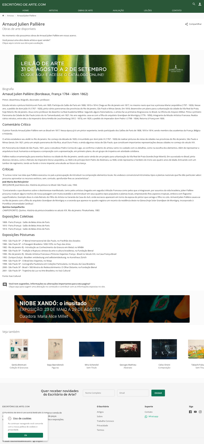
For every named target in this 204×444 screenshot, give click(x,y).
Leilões (148, 10)
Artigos (100, 411)
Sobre (99, 416)
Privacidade (102, 425)
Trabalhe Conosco (105, 420)
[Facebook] (190, 412)
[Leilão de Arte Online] (102, 81)
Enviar (158, 393)
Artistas (53, 10)
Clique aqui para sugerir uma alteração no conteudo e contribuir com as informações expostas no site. (57, 285)
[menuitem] (25, 10)
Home (25, 10)
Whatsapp (153, 416)
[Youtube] (195, 412)
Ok (25, 435)
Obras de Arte (85, 10)
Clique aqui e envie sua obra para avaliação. (22, 43)
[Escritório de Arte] (24, 4)
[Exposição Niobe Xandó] (102, 321)
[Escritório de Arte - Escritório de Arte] (15, 406)
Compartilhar (195, 24)
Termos (100, 429)
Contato (177, 10)
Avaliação (118, 10)
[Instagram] (200, 412)
